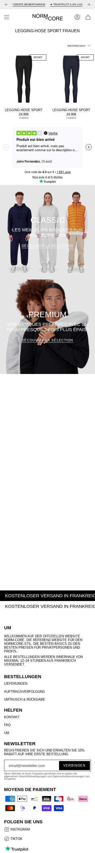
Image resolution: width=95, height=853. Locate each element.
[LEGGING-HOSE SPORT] (24, 79)
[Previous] (6, 4)
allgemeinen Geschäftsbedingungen (25, 776)
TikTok (16, 839)
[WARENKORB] (88, 17)
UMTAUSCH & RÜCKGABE (24, 699)
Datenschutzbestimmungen (69, 776)
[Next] (88, 4)
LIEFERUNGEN (15, 683)
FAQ (7, 725)
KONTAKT (12, 717)
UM (6, 733)
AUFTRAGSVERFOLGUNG (24, 691)
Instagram (19, 830)
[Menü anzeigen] (7, 17)
